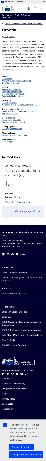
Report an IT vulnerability (13, 383)
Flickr (22, 254)
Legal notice (7, 404)
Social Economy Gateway (14, 345)
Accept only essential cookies (27, 454)
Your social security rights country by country (24, 23)
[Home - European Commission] (8, 8)
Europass (6, 317)
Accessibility (8, 409)
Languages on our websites (14, 388)
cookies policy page (19, 428)
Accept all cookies (21, 447)
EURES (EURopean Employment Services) (22, 330)
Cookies (6, 393)
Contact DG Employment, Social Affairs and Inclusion (22, 279)
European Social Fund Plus (14, 312)
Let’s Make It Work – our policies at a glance (22, 335)
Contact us (7, 378)
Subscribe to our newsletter (14, 272)
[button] (9, 202)
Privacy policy (8, 399)
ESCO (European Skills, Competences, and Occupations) (21, 323)
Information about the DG (14, 293)
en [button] (29, 8)
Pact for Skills (8, 340)
